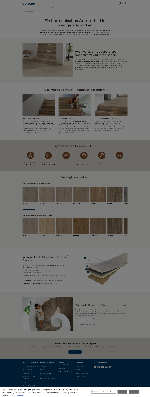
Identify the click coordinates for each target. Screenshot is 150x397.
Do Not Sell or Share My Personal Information (103, 391)
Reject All (122, 391)
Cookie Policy (20, 395)
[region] (75, 392)
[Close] (147, 392)
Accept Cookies (134, 391)
